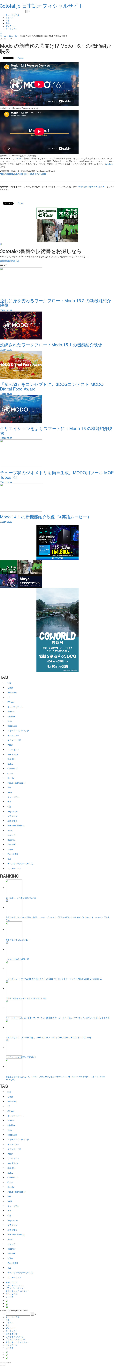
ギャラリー (10, 26)
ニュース (9, 17)
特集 (8, 20)
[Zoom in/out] (9, 1362)
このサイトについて (14, 1285)
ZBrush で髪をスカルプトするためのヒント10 (26, 998)
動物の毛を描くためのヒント (18, 939)
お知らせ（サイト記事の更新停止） (21, 1057)
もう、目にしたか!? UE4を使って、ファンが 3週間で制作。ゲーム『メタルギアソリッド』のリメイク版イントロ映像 (58, 1017)
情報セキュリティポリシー (17, 1290)
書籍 (8, 23)
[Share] (4, 1362)
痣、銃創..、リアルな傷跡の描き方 (21, 897)
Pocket (21, 57)
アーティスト (11, 28)
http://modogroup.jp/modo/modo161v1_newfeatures (23, 173)
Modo (18, 158)
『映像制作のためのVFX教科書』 (91, 186)
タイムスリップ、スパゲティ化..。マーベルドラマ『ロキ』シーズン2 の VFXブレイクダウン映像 (48, 1037)
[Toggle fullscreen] (7, 1362)
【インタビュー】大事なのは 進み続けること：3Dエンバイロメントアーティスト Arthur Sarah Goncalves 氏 (54, 978)
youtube (109, 164)
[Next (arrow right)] (4, 1365)
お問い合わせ (11, 1293)
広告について (11, 1282)
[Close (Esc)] (1, 1362)
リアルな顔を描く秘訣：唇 (17, 959)
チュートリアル (12, 14)
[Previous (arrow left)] (1, 1365)
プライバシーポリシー (15, 1288)
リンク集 (9, 1296)
